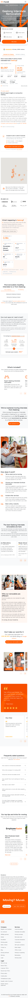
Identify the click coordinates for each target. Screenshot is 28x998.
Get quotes (6, 906)
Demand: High (5, 85)
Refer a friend (4, 944)
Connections (18, 942)
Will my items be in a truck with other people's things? (13, 789)
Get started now (14, 423)
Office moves (18, 950)
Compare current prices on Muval (9, 123)
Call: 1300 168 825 (19, 906)
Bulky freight (18, 947)
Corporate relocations (20, 939)
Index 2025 (22, 269)
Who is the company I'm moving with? (11, 770)
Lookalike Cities (5, 271)
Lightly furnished (6, 344)
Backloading (17, 955)
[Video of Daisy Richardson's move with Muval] (19, 661)
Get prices (14, 41)
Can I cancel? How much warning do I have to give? (13, 779)
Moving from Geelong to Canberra (13, 294)
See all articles (14, 863)
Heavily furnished (22, 344)
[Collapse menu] (25, 2)
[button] (23, 179)
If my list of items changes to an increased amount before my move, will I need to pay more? (12, 802)
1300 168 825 (23, 123)
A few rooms (21, 32)
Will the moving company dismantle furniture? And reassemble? (13, 795)
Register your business (6, 929)
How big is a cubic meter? (8, 784)
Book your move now (9, 231)
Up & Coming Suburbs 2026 (7, 273)
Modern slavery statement (4, 984)
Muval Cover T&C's (5, 970)
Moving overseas (19, 934)
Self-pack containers (19, 944)
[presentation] (21, 393)
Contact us (3, 947)
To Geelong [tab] (21, 289)
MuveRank (3, 939)
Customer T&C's (5, 968)
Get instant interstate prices (13, 146)
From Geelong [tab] (7, 289)
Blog (2, 950)
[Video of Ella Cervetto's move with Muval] (8, 661)
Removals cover (18, 937)
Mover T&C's (4, 965)
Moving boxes (18, 957)
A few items (9, 37)
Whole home (9, 32)
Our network (4, 931)
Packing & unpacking (20, 952)
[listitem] (14, 238)
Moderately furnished (14, 344)
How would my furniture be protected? (11, 765)
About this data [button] (24, 85)
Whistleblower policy (6, 978)
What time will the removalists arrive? (11, 774)
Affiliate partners (5, 934)
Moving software (5, 952)
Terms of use (4, 963)
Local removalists (19, 929)
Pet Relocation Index (12, 271)
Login (2, 957)
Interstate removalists (20, 931)
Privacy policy (4, 973)
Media (2, 937)
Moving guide (4, 942)
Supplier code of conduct (7, 981)
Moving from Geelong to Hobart (13, 297)
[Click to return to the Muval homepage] (5, 2)
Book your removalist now (14, 642)
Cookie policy (4, 976)
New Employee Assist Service (12, 836)
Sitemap (3, 955)
